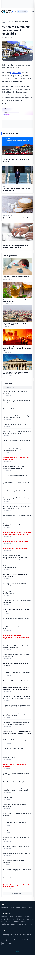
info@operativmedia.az (10, 940)
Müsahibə (4, 921)
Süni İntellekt (5, 924)
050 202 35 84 (26, 940)
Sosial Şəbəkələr (21, 907)
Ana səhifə (4, 21)
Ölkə (10, 921)
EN (15, 11)
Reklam (30, 907)
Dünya (11, 916)
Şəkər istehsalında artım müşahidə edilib (16, 218)
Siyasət (23, 921)
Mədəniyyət (29, 919)
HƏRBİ (3, 919)
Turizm (13, 924)
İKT (14, 919)
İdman (9, 919)
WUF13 (30, 924)
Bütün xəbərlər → (17, 893)
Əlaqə (12, 907)
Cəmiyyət (10, 21)
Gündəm (26, 916)
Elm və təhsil (18, 916)
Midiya (17, 951)
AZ (13, 11)
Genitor (17, 111)
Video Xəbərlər (21, 924)
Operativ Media (15, 73)
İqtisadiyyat (20, 919)
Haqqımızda (4, 907)
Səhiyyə (16, 921)
